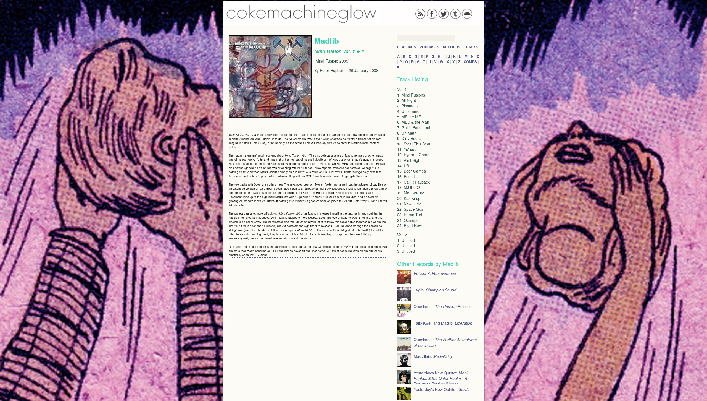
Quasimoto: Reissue (443, 306)
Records (451, 47)
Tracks (471, 47)
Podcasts (429, 47)
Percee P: (435, 273)
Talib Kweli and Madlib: (443, 323)
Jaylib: (435, 290)
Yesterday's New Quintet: (441, 378)
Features (406, 47)
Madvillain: (433, 356)
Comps (470, 61)
